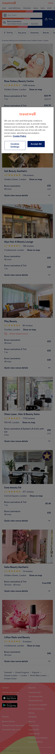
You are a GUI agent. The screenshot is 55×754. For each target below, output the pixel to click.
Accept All (36, 144)
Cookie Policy (19, 136)
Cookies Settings (14, 145)
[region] (27, 130)
